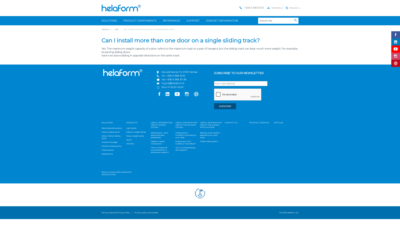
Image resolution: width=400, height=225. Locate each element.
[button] (295, 20)
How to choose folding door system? (185, 148)
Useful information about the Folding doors (186, 124)
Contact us (231, 122)
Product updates (259, 122)
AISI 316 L (130, 143)
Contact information (222, 20)
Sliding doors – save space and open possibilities (159, 135)
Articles (278, 122)
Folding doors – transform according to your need (185, 135)
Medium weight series (136, 132)
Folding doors (108, 150)
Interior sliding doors (111, 132)
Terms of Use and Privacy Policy (116, 212)
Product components (140, 20)
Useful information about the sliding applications (211, 124)
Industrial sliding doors (112, 146)
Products (131, 122)
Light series (131, 128)
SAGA (129, 140)
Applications (107, 154)
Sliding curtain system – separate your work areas (210, 135)
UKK (117, 29)
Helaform (121, 8)
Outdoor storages (109, 142)
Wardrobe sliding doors (112, 128)
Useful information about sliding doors (161, 124)
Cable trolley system (209, 141)
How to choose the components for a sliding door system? (160, 149)
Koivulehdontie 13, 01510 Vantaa (179, 72)
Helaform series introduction (157, 142)
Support (193, 20)
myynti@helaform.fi (173, 83)
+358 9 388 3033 (175, 75)
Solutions (109, 20)
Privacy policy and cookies (146, 212)
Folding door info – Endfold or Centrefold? (185, 142)
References (171, 20)
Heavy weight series (135, 136)
